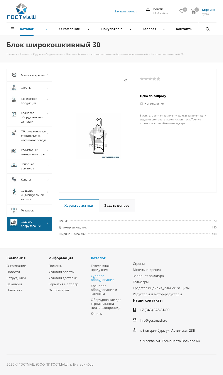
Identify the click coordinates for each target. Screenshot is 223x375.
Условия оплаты (61, 272)
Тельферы (141, 282)
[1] (142, 79)
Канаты (97, 313)
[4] (154, 79)
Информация (61, 258)
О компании (16, 266)
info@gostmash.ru (153, 320)
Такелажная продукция (100, 268)
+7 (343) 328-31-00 (154, 309)
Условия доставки (63, 278)
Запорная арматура (148, 276)
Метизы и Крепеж (147, 269)
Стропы (139, 263)
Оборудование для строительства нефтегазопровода (106, 303)
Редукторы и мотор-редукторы (157, 294)
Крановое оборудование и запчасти (104, 290)
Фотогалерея (59, 290)
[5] (159, 79)
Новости (13, 272)
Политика (14, 290)
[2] (146, 79)
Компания (16, 258)
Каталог (98, 258)
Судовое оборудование (102, 278)
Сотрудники (16, 278)
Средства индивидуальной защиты (161, 288)
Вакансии (14, 284)
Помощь (55, 266)
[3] (150, 79)
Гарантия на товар (63, 284)
